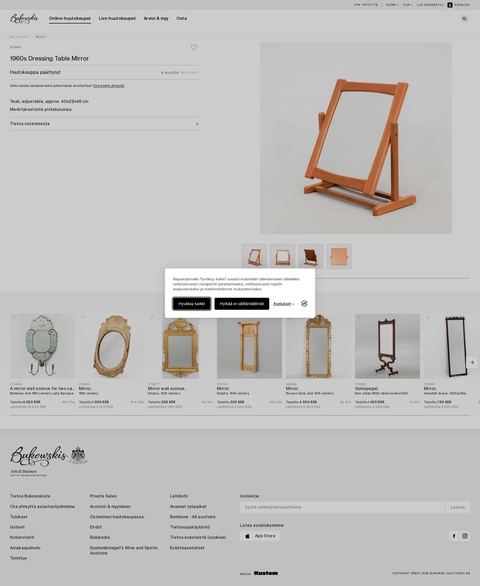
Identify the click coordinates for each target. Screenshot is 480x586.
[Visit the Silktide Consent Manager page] (304, 304)
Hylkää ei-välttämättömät (242, 303)
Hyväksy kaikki (191, 303)
